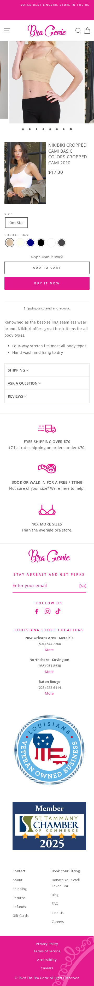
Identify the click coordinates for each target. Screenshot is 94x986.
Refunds (19, 906)
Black (41, 242)
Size (8, 214)
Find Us (58, 912)
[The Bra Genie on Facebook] (37, 611)
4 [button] (44, 129)
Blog (55, 894)
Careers (58, 921)
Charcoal (61, 242)
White (51, 242)
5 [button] (50, 129)
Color (16, 235)
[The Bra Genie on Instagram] (47, 611)
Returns (19, 897)
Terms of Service (47, 951)
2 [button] (30, 129)
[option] (47, 5)
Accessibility (47, 959)
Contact (19, 871)
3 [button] (37, 129)
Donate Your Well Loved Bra (66, 882)
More (49, 649)
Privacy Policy (47, 943)
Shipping (30, 308)
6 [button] (57, 129)
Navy (30, 242)
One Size (16, 222)
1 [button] (23, 129)
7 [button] (64, 129)
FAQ (55, 903)
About (18, 879)
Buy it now (47, 283)
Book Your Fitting (66, 871)
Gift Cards (20, 915)
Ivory (20, 242)
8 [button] (71, 129)
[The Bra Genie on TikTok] (58, 611)
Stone (9, 242)
